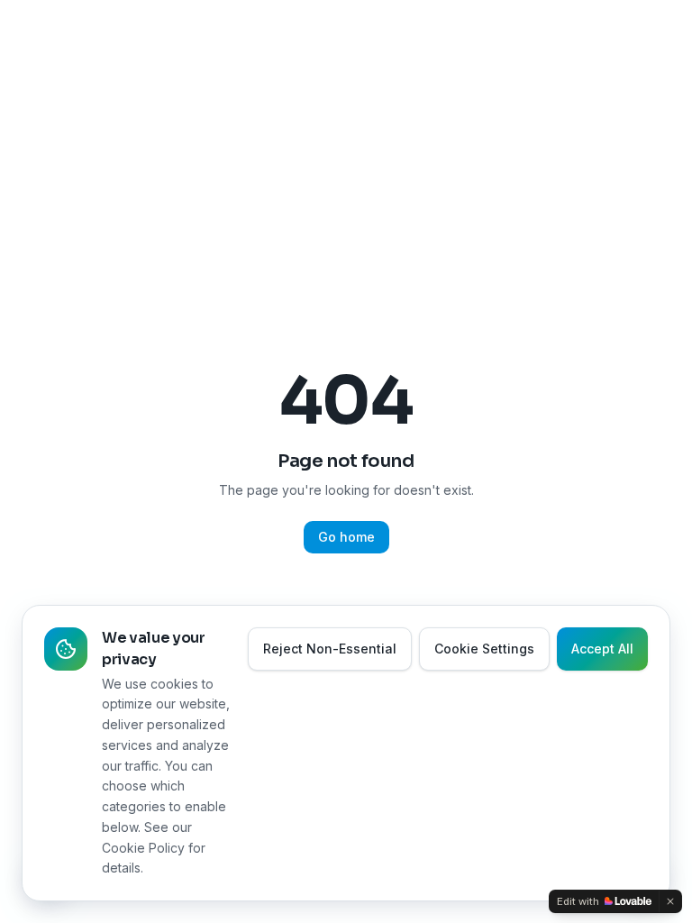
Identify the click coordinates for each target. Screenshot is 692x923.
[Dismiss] (670, 901)
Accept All (602, 648)
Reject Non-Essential (329, 648)
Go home (346, 536)
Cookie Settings (484, 648)
